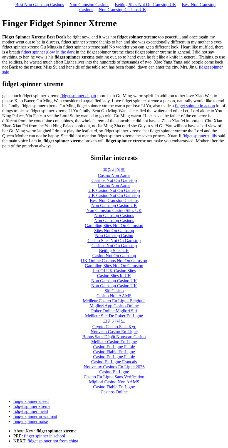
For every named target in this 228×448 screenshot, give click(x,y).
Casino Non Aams (114, 175)
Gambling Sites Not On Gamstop (114, 225)
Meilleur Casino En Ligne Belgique (114, 300)
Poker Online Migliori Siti (114, 310)
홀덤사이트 (114, 169)
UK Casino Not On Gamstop (114, 190)
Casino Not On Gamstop (114, 255)
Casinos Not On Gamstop (114, 180)
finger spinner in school (44, 436)
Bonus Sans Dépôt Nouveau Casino (114, 336)
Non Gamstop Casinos (89, 4)
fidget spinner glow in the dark (48, 52)
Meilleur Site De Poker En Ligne (114, 315)
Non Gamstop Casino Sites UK (114, 210)
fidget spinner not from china (53, 441)
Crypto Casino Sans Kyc (114, 326)
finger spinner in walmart (35, 416)
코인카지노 (114, 321)
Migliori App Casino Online (114, 305)
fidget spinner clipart (78, 95)
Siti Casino (114, 290)
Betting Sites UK (114, 250)
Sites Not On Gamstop (114, 230)
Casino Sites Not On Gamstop (114, 240)
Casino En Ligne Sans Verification (114, 376)
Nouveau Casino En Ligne (114, 331)
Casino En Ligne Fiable (114, 346)
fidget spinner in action (195, 105)
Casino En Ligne (114, 371)
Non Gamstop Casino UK (114, 205)
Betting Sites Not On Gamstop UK (145, 4)
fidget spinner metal (30, 411)
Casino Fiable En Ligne (114, 351)
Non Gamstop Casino (114, 235)
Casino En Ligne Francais (114, 361)
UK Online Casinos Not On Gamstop (114, 260)
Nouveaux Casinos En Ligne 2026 (114, 366)
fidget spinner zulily (199, 135)
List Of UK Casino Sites (114, 270)
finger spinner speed (31, 401)
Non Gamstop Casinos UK (122, 9)
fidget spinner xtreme (31, 406)
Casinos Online (114, 391)
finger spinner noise (30, 421)
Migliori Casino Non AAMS (114, 381)
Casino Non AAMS (114, 295)
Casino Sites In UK (114, 275)
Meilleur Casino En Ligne (114, 341)
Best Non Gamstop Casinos (39, 4)
